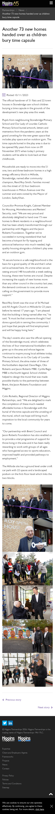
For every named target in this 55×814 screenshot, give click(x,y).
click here (39, 809)
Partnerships (8, 10)
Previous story (13, 699)
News (21, 10)
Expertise (6, 748)
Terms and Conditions (11, 783)
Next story (44, 707)
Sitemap (5, 787)
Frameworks (7, 756)
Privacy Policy (8, 775)
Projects (5, 760)
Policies (5, 779)
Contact (5, 768)
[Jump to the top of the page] (51, 794)
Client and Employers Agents (14, 752)
